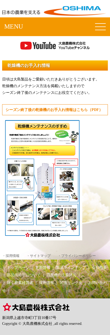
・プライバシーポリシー (77, 256)
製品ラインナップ (71, 267)
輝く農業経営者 (20, 282)
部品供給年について (24, 275)
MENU (13, 26)
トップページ (18, 267)
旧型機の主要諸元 (61, 275)
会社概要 (99, 267)
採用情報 (46, 282)
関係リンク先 (71, 282)
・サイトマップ (38, 256)
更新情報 (42, 267)
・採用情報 (10, 256)
